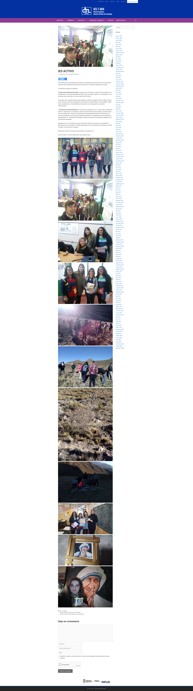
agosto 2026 (119, 36)
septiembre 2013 (120, 269)
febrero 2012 (119, 306)
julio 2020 (118, 123)
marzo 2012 (119, 304)
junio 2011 (118, 319)
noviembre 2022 (120, 84)
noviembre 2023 (120, 67)
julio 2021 (118, 104)
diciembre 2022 (119, 82)
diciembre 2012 (119, 285)
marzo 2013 (119, 281)
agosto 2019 (119, 142)
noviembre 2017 (120, 179)
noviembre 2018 (120, 156)
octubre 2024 (119, 50)
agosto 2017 (119, 186)
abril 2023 (118, 77)
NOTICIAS (110, 20)
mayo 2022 (118, 94)
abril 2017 (118, 194)
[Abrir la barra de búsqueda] (136, 20)
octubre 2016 (119, 204)
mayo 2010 (118, 333)
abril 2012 (118, 302)
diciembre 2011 (119, 308)
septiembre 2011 (120, 315)
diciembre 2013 (119, 263)
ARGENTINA (100, 1)
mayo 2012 (118, 300)
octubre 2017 (119, 181)
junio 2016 (118, 213)
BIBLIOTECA (123, 1)
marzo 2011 (119, 325)
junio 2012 (118, 298)
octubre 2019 (119, 138)
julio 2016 (118, 210)
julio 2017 (118, 188)
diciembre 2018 (119, 154)
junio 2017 (118, 190)
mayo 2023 (118, 75)
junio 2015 (118, 233)
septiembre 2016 (120, 206)
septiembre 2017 (120, 183)
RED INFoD (112, 1)
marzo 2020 (119, 131)
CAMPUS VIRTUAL (121, 20)
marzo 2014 (119, 258)
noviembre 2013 (120, 265)
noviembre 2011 (120, 310)
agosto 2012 (119, 294)
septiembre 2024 (120, 52)
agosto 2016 (119, 208)
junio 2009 (118, 339)
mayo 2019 (118, 146)
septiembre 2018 (120, 161)
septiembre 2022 (120, 86)
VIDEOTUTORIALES (133, 1)
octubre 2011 (119, 312)
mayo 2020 (118, 127)
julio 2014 (118, 250)
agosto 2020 (119, 121)
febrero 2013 (119, 283)
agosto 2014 (119, 248)
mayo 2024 (118, 61)
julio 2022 (118, 90)
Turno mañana (63, 611)
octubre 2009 (119, 335)
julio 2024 (118, 57)
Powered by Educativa (100, 688)
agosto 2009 (119, 337)
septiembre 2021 (120, 102)
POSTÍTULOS (81, 20)
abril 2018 (118, 171)
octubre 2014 (119, 244)
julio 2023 (118, 73)
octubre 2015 (119, 225)
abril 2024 (118, 63)
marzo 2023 (119, 79)
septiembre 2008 (120, 348)
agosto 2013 (119, 271)
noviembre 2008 (120, 344)
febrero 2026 (119, 38)
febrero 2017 (119, 198)
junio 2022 (118, 92)
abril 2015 (118, 238)
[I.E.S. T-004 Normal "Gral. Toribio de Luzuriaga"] (96, 10)
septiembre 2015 (120, 227)
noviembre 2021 (120, 100)
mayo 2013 (118, 277)
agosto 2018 (119, 163)
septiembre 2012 (120, 292)
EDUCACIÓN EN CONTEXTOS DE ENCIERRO (70, 612)
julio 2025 (118, 42)
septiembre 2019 (120, 140)
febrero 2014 (119, 260)
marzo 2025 (119, 48)
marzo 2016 (119, 217)
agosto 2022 (119, 88)
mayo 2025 (118, 44)
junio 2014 (118, 252)
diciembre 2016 (119, 200)
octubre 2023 (119, 69)
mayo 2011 (118, 321)
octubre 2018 (119, 159)
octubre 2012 (119, 290)
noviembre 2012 (120, 288)
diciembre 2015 (119, 221)
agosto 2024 (119, 55)
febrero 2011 (119, 327)
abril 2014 (118, 256)
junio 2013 (118, 275)
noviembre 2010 (120, 329)
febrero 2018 (119, 175)
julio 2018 (118, 165)
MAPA (117, 1)
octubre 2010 (119, 331)
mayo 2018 (118, 169)
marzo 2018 (119, 173)
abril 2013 (118, 279)
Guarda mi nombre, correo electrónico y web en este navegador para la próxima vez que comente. (84, 657)
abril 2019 (118, 148)
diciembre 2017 (119, 177)
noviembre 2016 (120, 202)
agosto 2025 (119, 40)
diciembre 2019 (119, 134)
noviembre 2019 (120, 136)
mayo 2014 (118, 254)
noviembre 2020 (120, 115)
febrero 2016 (119, 219)
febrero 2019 (119, 152)
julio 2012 (118, 296)
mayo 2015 (118, 235)
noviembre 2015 (120, 223)
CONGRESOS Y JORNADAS (96, 20)
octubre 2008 (119, 346)
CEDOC (106, 1)
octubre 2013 (119, 267)
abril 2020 (118, 129)
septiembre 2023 (120, 71)
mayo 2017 (118, 192)
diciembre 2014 (119, 240)
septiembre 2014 (120, 246)
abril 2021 (118, 109)
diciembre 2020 (119, 113)
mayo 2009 (118, 342)
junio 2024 (118, 59)
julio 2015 (118, 231)
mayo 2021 (118, 106)
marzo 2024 (119, 65)
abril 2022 (118, 96)
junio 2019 (118, 144)
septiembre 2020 (120, 119)
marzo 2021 (119, 111)
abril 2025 (118, 46)
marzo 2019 (119, 150)
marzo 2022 (119, 98)
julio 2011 (118, 317)
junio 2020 (118, 125)
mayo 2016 (118, 215)
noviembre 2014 (120, 242)
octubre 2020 (119, 117)
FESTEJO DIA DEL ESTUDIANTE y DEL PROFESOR (72, 614)
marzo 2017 (119, 196)
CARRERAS (70, 20)
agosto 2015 (119, 229)
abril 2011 (118, 323)
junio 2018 (118, 167)
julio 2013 (118, 273)
